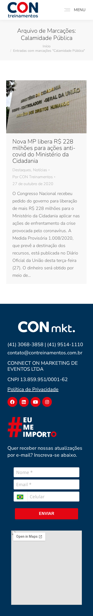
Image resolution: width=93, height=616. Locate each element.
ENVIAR (46, 513)
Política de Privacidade (33, 389)
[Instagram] (47, 402)
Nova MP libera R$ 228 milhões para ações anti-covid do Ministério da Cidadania (43, 151)
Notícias (40, 170)
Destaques (21, 170)
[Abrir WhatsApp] (81, 603)
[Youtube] (35, 402)
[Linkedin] (24, 402)
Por (32, 177)
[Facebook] (12, 402)
